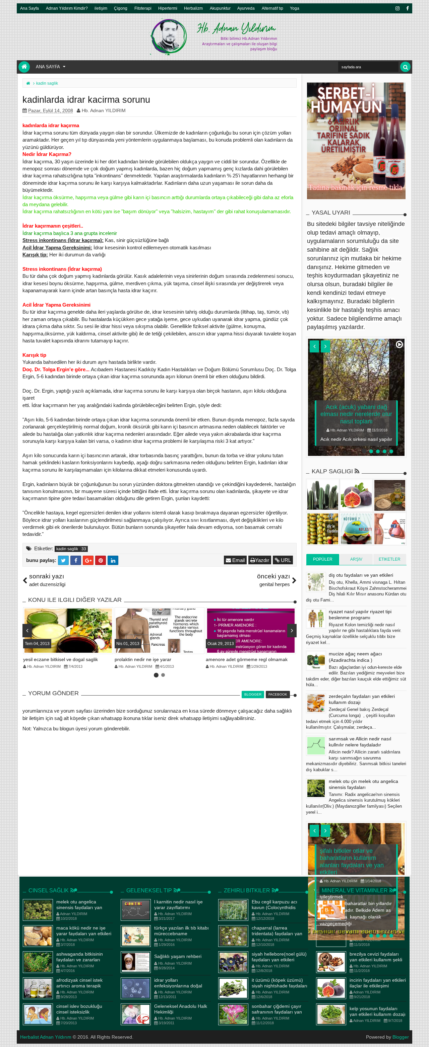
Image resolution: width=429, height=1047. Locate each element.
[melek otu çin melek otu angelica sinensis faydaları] (316, 788)
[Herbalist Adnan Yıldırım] (24, 67)
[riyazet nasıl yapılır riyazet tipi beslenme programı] (316, 618)
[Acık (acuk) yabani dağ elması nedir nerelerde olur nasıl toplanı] (356, 397)
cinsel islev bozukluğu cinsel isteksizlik (79, 1009)
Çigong (120, 8)
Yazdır (262, 560)
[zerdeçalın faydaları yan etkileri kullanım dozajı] (316, 703)
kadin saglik (67, 549)
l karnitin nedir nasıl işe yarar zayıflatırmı (178, 904)
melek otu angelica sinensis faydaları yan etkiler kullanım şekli (79, 907)
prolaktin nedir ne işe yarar (143, 659)
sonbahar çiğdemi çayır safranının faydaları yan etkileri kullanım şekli (277, 1011)
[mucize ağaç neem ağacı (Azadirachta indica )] (316, 660)
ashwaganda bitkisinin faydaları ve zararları (79, 956)
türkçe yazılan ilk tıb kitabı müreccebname (181, 930)
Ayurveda (246, 8)
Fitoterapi (142, 8)
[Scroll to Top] (420, 1035)
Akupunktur (220, 8)
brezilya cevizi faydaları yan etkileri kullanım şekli (376, 956)
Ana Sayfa (29, 8)
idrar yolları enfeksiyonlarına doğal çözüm (178, 985)
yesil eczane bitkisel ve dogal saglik (60, 659)
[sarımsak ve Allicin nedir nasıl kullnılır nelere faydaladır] (316, 745)
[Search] (405, 67)
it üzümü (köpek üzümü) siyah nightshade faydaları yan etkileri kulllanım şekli (279, 985)
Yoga (294, 8)
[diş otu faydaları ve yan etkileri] (316, 582)
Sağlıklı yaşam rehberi (177, 956)
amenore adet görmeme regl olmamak (247, 659)
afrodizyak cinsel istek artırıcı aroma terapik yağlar (79, 985)
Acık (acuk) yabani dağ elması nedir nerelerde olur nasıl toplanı (356, 414)
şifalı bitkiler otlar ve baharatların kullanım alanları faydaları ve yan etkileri (352, 862)
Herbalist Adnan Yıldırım (45, 1037)
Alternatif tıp (272, 8)
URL (285, 560)
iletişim (101, 8)
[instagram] (397, 8)
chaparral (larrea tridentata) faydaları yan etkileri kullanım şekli (277, 933)
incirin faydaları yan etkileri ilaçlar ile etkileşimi (378, 982)
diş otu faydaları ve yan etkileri (361, 575)
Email (238, 560)
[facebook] (407, 8)
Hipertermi (167, 8)
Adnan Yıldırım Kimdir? (67, 8)
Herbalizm (193, 8)
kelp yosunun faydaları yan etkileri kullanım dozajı (378, 1011)
